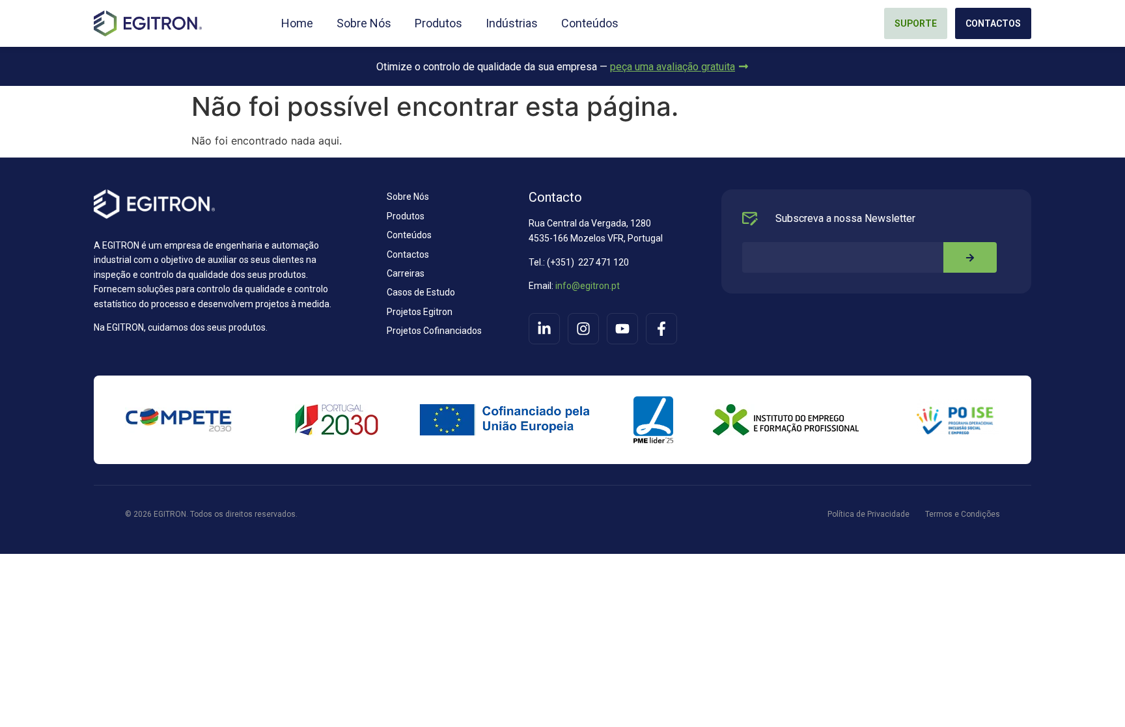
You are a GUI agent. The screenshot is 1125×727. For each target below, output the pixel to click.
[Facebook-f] (661, 328)
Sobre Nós (364, 23)
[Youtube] (622, 328)
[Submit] (970, 257)
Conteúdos (589, 23)
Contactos (408, 254)
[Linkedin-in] (544, 328)
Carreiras (405, 273)
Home (297, 23)
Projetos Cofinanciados (434, 330)
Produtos (438, 23)
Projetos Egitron (419, 312)
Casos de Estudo (421, 292)
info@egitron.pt (586, 286)
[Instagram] (583, 328)
